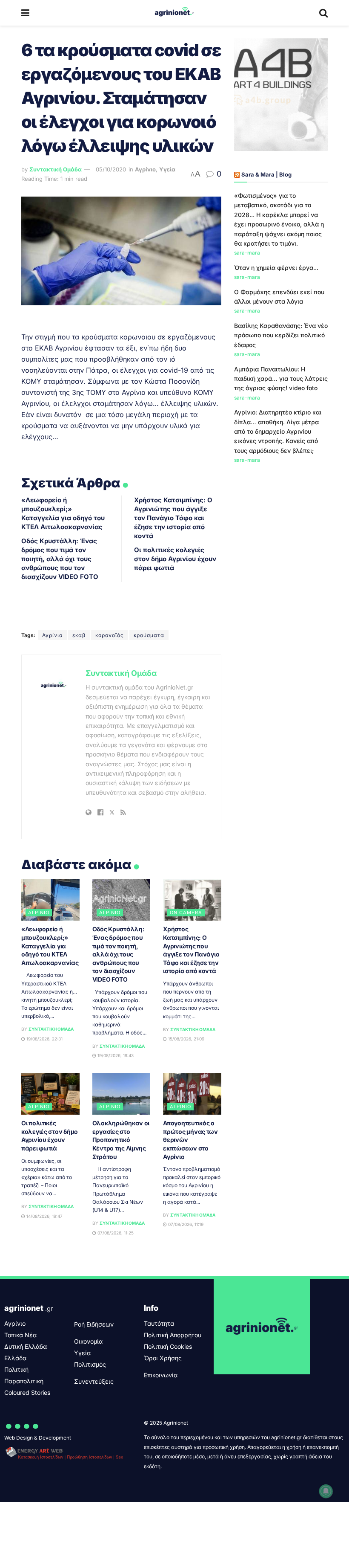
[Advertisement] (281, 525)
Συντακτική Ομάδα (55, 169)
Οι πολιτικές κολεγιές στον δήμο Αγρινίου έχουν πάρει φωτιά (175, 559)
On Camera (186, 913)
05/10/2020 (111, 169)
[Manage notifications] (326, 1491)
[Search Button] (323, 13)
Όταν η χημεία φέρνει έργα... (276, 267)
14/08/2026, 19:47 (44, 1216)
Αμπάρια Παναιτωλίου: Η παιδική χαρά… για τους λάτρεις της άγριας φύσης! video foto (281, 378)
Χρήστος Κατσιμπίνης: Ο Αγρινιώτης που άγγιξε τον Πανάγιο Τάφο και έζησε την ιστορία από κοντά (173, 518)
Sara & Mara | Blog (266, 174)
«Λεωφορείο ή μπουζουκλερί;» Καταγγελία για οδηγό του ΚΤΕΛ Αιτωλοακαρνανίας (50, 945)
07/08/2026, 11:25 (115, 1232)
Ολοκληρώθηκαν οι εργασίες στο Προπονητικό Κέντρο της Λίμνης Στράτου (121, 1139)
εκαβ (79, 635)
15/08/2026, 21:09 (185, 1038)
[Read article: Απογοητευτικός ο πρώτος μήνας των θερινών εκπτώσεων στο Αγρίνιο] (192, 1094)
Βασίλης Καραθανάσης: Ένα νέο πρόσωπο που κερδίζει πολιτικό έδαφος (281, 335)
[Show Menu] (25, 13)
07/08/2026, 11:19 (185, 1224)
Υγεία (167, 169)
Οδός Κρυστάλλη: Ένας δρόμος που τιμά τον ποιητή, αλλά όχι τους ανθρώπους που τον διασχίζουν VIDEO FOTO (59, 559)
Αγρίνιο (145, 169)
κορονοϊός (109, 635)
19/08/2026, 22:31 (44, 1038)
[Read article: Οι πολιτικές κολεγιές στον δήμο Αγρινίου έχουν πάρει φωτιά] (50, 1094)
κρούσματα (149, 635)
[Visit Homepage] (174, 12)
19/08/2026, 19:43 (115, 1055)
